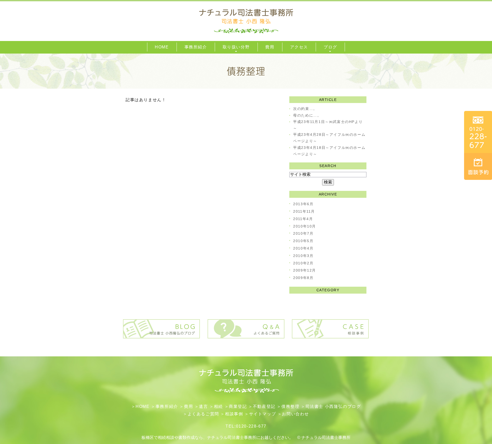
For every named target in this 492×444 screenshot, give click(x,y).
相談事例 (234, 414)
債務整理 (290, 406)
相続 (218, 406)
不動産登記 (264, 406)
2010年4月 (303, 248)
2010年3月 (303, 256)
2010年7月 (303, 233)
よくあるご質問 (203, 414)
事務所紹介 (167, 406)
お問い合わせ (295, 414)
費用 (188, 406)
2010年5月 (303, 241)
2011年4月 (303, 219)
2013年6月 (303, 204)
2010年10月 (304, 226)
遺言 (203, 406)
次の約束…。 (305, 109)
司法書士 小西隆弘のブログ (333, 406)
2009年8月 (303, 278)
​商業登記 (238, 406)
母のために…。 (307, 115)
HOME (142, 406)
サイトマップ (262, 414)
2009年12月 (304, 270)
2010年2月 (303, 263)
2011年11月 (304, 211)
